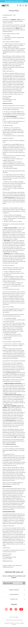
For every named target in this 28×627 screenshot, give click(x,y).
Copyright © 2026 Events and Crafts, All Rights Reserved (14, 623)
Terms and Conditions (14, 617)
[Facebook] (11, 609)
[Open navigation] (20, 5)
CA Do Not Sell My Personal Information (14, 620)
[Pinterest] (16, 609)
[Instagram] (6, 609)
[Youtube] (21, 609)
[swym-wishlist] (23, 5)
